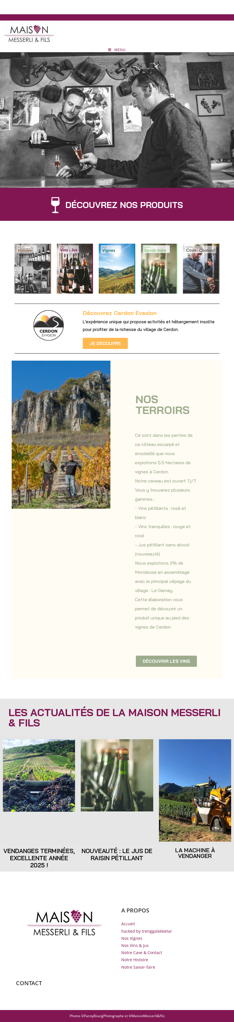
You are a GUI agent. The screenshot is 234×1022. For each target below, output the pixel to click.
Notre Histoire (134, 959)
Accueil (128, 923)
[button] (117, 207)
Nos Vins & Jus (135, 945)
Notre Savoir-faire (138, 967)
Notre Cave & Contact (141, 952)
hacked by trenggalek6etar (146, 931)
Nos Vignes (131, 938)
